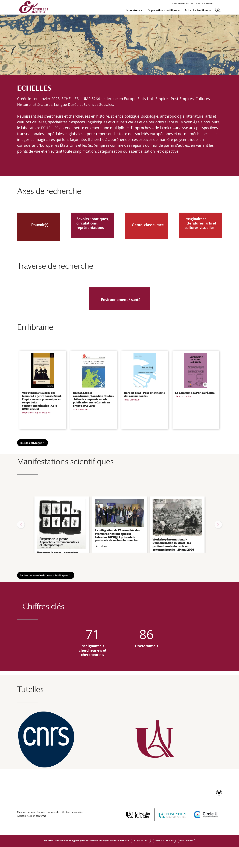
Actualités (101, 546)
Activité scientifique (196, 10)
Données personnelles (48, 812)
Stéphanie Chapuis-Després (36, 412)
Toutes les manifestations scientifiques (43, 575)
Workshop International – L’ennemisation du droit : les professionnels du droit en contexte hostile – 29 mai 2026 (173, 544)
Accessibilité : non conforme (31, 815)
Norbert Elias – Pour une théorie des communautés (144, 394)
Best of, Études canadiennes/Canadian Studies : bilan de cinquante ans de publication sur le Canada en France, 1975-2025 (93, 399)
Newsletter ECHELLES (182, 4)
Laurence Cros (80, 409)
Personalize (186, 841)
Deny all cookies (164, 841)
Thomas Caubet (183, 396)
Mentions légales (26, 812)
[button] (20, 524)
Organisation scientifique (162, 10)
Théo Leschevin (132, 399)
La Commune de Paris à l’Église (195, 392)
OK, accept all (141, 841)
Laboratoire (133, 10)
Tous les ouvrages (30, 442)
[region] (119, 524)
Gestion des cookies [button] (72, 812)
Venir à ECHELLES (205, 4)
